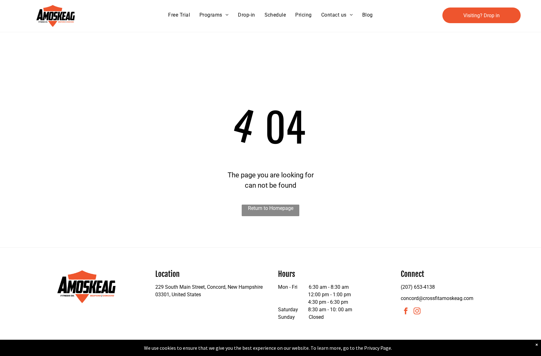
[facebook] (406, 312)
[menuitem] (179, 15)
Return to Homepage (270, 208)
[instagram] (417, 312)
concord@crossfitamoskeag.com (437, 298)
